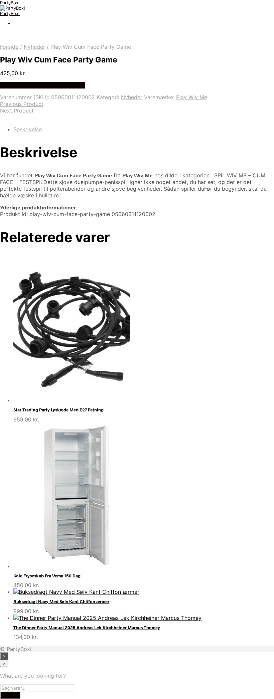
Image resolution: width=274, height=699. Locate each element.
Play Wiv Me (191, 97)
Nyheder (34, 46)
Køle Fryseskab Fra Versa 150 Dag (47, 575)
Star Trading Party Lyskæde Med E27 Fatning (58, 409)
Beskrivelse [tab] (27, 129)
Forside (9, 46)
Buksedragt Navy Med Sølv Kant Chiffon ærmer (61, 601)
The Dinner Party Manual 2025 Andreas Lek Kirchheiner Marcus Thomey (86, 627)
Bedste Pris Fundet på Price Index (42, 85)
